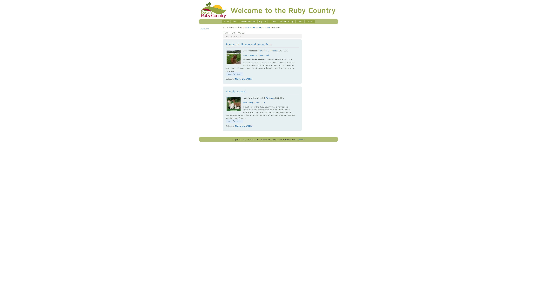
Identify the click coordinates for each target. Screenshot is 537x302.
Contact (310, 21)
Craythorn (301, 139)
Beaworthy (273, 50)
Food (235, 21)
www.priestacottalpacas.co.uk (256, 55)
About (300, 21)
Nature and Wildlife (243, 79)
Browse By (258, 27)
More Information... (234, 74)
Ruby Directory (286, 21)
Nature (247, 27)
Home (226, 21)
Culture (273, 21)
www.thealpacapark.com (254, 102)
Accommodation (248, 21)
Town (267, 27)
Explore (262, 21)
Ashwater (263, 50)
